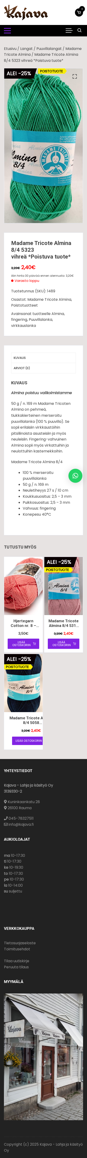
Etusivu (10, 48)
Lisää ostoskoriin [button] (21, 643)
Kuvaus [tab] (20, 358)
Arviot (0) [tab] (22, 368)
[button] (74, 76)
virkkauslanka (23, 325)
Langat (26, 48)
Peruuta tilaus (16, 967)
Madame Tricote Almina (49, 299)
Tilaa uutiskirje (16, 961)
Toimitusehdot (17, 949)
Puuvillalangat (49, 48)
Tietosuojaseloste (20, 943)
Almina (58, 313)
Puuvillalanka (40, 319)
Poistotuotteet (24, 305)
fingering (19, 319)
